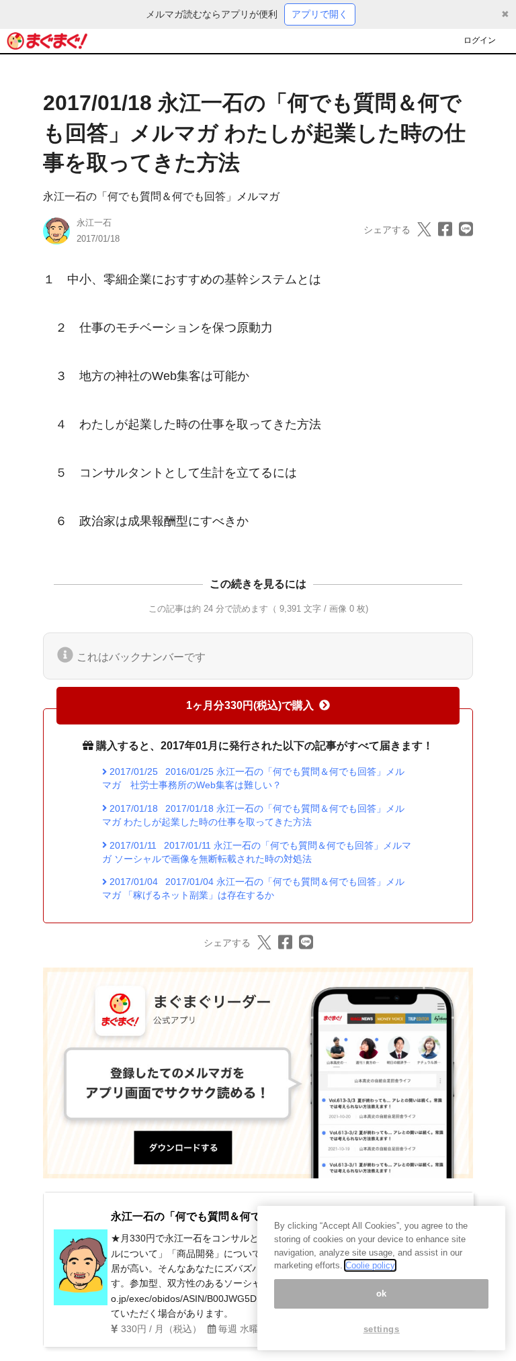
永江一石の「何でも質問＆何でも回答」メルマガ (161, 196)
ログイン (480, 40)
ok (381, 1293)
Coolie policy (370, 1265)
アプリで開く (320, 14)
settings (381, 1329)
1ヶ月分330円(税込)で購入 (250, 705)
